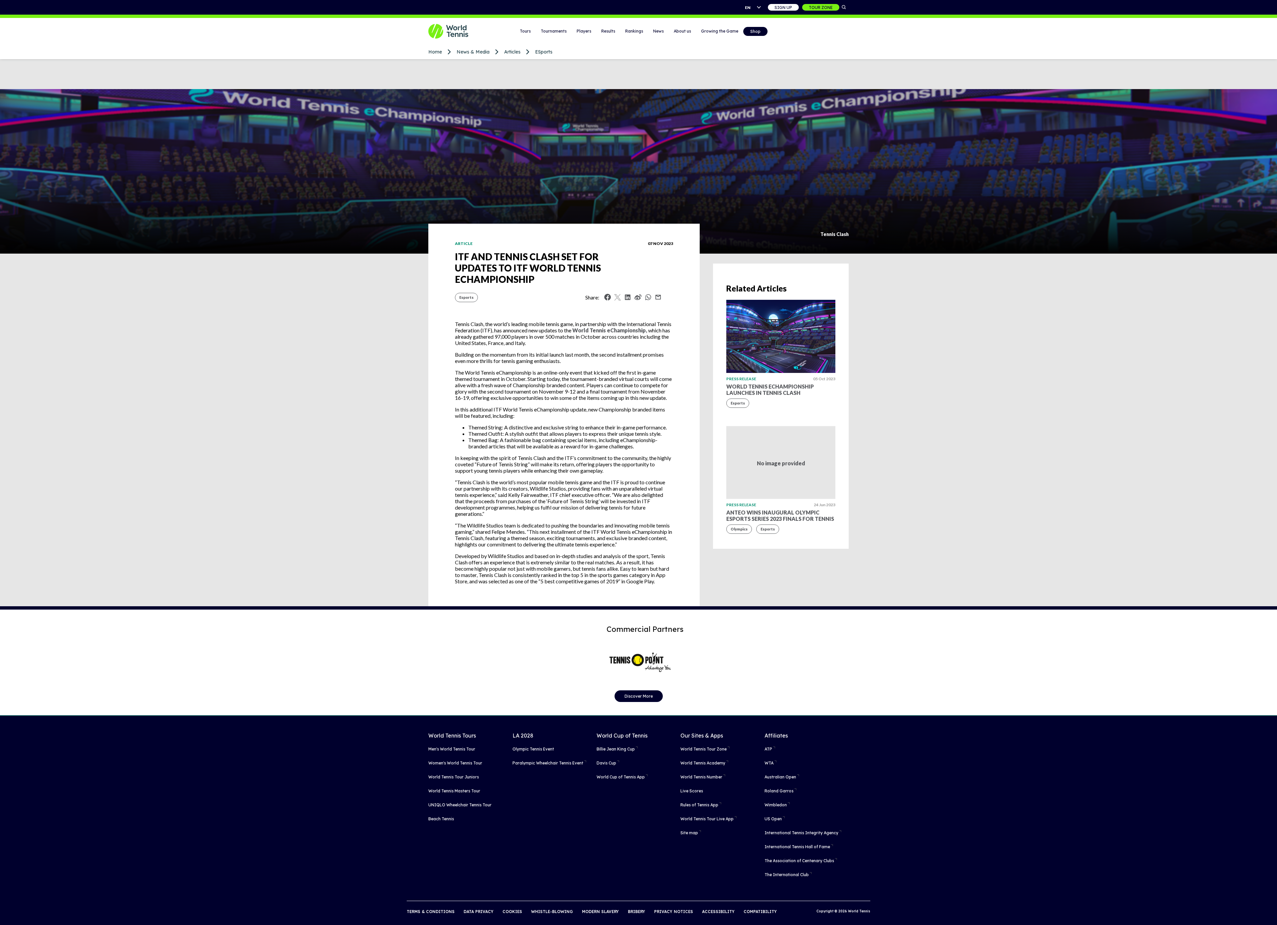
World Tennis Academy (702, 762)
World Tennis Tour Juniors (453, 776)
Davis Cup (606, 762)
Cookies (512, 911)
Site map (689, 832)
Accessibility (718, 911)
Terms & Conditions (431, 911)
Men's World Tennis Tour (451, 749)
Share (649, 298)
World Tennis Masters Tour (454, 790)
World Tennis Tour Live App (707, 818)
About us (682, 31)
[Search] (844, 7)
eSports (543, 52)
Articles (512, 52)
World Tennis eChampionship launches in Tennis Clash (770, 389)
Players (584, 31)
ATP (768, 749)
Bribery (636, 911)
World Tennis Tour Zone (703, 749)
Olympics (739, 529)
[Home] (456, 31)
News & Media (473, 52)
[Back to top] (1271, 912)
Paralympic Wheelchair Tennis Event (547, 762)
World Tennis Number (701, 776)
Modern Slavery (600, 911)
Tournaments (554, 31)
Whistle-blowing (552, 911)
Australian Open (780, 776)
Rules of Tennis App (699, 804)
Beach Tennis (441, 818)
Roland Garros (779, 790)
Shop (755, 31)
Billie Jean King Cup (616, 749)
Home (435, 52)
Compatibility (760, 911)
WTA (769, 762)
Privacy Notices (673, 911)
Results (608, 31)
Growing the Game (719, 31)
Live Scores (691, 790)
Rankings (634, 31)
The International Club (787, 874)
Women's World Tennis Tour (455, 762)
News (658, 31)
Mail (658, 297)
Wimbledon (776, 804)
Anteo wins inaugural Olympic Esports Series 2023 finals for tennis (780, 515)
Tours (525, 31)
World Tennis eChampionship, (609, 330)
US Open (773, 818)
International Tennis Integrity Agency (801, 832)
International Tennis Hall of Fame (797, 846)
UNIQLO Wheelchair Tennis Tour (460, 804)
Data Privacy (479, 911)
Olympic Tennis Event (533, 749)
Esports (466, 297)
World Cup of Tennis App (621, 776)
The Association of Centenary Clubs (799, 860)
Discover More (639, 696)
